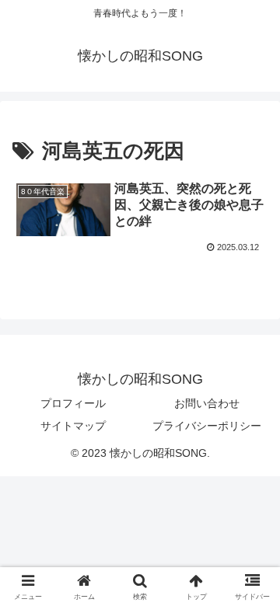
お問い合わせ (207, 403)
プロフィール (73, 403)
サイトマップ (73, 426)
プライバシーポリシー (206, 426)
